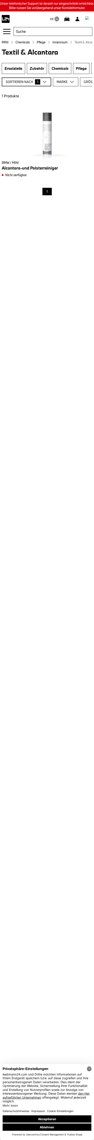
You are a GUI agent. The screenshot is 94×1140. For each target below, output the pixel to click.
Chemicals (23, 42)
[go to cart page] (88, 19)
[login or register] (77, 19)
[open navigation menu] (7, 31)
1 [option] (47, 191)
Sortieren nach (22, 82)
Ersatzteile (13, 68)
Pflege (41, 42)
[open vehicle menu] (67, 19)
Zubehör (37, 68)
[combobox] (53, 31)
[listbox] (47, 192)
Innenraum (60, 42)
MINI (5, 42)
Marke (62, 82)
